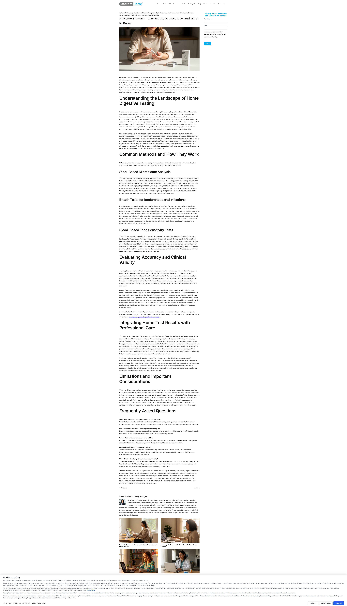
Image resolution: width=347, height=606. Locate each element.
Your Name (208, 19)
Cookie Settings (326, 603)
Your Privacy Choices (38, 603)
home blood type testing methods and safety (144, 317)
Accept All (339, 603)
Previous (124, 488)
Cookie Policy (91, 590)
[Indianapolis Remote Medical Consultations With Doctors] (180, 530)
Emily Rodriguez (141, 496)
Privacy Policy (7, 603)
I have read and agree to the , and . (215, 34)
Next (196, 488)
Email (206, 25)
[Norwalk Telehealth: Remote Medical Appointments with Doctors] (138, 530)
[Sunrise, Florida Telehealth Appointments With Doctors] (138, 561)
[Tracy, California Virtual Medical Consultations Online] (180, 561)
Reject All (313, 603)
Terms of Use (17, 603)
